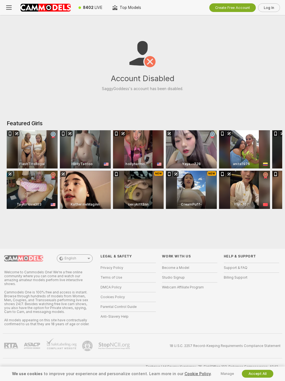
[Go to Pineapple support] (88, 346)
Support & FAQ (235, 268)
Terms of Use (111, 277)
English (70, 258)
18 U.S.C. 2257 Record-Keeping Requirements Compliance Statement (225, 346)
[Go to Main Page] (45, 7)
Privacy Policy (111, 268)
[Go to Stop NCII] (114, 346)
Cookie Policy (198, 374)
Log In (269, 8)
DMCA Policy (111, 287)
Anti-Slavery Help (114, 317)
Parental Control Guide (118, 307)
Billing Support (235, 277)
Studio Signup (173, 277)
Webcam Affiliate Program (183, 287)
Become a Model (175, 268)
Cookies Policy (112, 297)
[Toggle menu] (9, 7)
